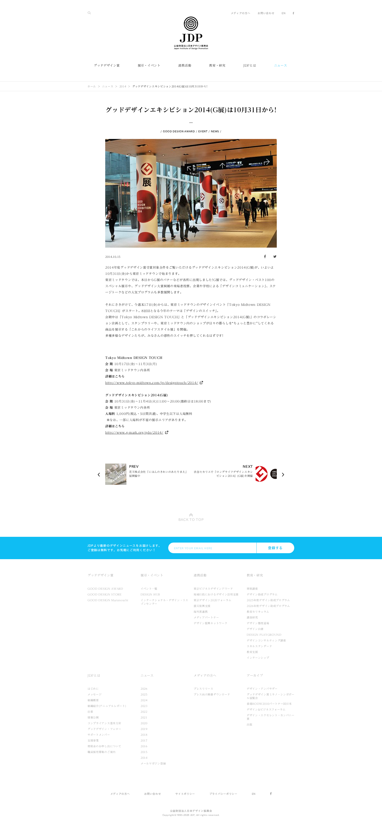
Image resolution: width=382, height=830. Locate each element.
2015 (144, 752)
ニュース (280, 65)
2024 (144, 700)
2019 (144, 729)
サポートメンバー (99, 734)
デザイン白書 (255, 629)
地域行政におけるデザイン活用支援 (216, 594)
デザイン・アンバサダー (262, 688)
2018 (144, 734)
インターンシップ (258, 657)
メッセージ (95, 694)
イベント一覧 (149, 588)
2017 (144, 740)
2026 (144, 688)
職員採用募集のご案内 (102, 752)
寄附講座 (252, 588)
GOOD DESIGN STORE (105, 594)
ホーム (92, 86)
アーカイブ (255, 675)
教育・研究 (217, 65)
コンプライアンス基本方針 (104, 723)
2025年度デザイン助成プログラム (268, 600)
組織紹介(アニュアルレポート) (107, 706)
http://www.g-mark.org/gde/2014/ (134, 432)
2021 (144, 717)
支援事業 (93, 740)
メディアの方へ (240, 13)
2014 (122, 86)
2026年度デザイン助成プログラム (268, 606)
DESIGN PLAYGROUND (264, 634)
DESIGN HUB (150, 594)
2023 (144, 706)
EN (283, 13)
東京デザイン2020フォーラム (212, 600)
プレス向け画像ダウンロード (212, 694)
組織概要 (93, 700)
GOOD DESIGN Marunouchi (108, 600)
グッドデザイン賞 (107, 65)
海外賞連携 (201, 611)
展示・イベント (149, 65)
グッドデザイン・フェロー (104, 729)
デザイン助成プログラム (262, 594)
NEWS (215, 131)
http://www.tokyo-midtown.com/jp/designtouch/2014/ (151, 382)
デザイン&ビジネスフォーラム (266, 709)
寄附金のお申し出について (104, 746)
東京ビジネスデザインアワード (213, 588)
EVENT (203, 131)
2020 (144, 723)
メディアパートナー (206, 617)
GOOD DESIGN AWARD (179, 131)
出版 (249, 724)
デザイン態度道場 (258, 623)
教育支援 (252, 652)
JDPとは (249, 65)
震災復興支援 (202, 606)
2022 (144, 711)
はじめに (93, 688)
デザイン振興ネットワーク (210, 623)
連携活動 (184, 65)
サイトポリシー (185, 793)
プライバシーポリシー (223, 793)
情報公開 (93, 717)
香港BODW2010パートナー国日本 (269, 703)
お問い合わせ (266, 13)
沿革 (90, 711)
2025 (144, 694)
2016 (144, 746)
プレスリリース (203, 688)
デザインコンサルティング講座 (266, 640)
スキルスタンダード (259, 646)
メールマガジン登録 (153, 763)
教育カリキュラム (258, 611)
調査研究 (252, 617)
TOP (191, 519)
